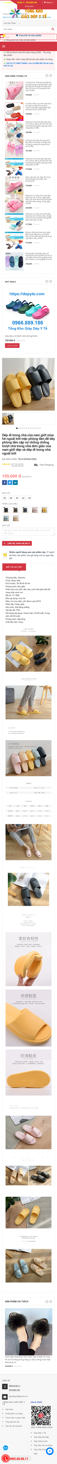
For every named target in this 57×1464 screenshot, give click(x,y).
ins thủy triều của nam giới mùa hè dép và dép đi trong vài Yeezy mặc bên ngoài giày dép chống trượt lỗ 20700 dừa (38, 106)
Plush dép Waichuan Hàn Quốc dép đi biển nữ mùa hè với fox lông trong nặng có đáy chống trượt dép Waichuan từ (27, 1359)
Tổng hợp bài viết (12, 1421)
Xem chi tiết (12, 345)
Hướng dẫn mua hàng (14, 1413)
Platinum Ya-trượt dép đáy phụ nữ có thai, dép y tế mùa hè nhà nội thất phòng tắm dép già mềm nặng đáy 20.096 (38, 125)
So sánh (30, 6)
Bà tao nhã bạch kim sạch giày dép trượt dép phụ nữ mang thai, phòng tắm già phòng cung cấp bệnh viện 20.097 (38, 235)
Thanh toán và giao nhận (15, 1417)
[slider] (7, 464)
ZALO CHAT (36, 1402)
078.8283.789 (14, 1390)
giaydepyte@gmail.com (18, 1396)
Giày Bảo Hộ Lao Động (43, 1445)
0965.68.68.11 (14, 1385)
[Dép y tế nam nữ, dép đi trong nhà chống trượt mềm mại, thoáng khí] (14, 185)
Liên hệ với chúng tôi (13, 1426)
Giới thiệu (9, 1409)
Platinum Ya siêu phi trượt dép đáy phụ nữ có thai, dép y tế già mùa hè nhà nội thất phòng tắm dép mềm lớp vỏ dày (38, 217)
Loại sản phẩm (10, 23)
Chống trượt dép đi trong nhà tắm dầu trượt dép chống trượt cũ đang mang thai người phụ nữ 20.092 (37, 143)
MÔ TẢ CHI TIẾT (14, 567)
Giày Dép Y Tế (40, 1432)
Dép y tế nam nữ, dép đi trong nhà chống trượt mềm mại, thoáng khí (37, 179)
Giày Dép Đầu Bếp (41, 1437)
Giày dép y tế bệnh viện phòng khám (21, 336)
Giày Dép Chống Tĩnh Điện (42, 1451)
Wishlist (49, 2)
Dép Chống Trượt (40, 1441)
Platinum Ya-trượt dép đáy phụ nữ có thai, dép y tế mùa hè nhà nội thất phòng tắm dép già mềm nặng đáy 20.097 (38, 161)
